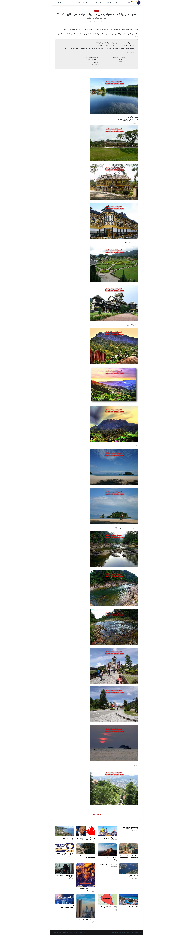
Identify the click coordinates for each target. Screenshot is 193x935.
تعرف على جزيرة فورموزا (68, 838)
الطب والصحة (111, 2)
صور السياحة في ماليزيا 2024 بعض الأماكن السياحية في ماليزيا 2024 (92, 59)
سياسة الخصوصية (65, 932)
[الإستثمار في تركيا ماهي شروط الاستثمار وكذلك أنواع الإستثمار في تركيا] (64, 899)
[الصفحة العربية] (134, 2)
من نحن (80, 932)
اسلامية (123, 2)
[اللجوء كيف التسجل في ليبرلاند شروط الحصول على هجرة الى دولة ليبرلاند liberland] (107, 899)
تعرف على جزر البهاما (133, 906)
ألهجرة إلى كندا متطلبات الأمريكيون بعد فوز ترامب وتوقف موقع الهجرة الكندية (86, 838)
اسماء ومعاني (102, 2)
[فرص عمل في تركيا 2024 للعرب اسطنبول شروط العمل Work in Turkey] (64, 847)
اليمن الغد (59, 932)
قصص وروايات (94, 2)
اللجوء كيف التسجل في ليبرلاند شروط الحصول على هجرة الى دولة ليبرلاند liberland (108, 908)
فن (79, 2)
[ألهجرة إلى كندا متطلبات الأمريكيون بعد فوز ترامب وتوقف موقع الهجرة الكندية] (85, 831)
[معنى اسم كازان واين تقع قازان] (107, 831)
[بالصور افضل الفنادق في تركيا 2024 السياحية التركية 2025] (128, 868)
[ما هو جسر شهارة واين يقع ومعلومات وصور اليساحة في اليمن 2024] (85, 848)
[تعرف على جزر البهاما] (128, 899)
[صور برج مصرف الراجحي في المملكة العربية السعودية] (85, 906)
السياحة (96, 10)
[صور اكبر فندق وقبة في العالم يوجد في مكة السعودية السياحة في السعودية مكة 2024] (128, 848)
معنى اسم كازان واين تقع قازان (110, 838)
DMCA (54, 932)
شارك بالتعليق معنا (96, 814)
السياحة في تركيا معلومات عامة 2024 (108, 864)
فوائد (117, 2)
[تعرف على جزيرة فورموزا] (64, 831)
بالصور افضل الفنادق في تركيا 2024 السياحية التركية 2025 (130, 876)
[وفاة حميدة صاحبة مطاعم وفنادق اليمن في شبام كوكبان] (64, 868)
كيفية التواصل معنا (74, 932)
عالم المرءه (85, 2)
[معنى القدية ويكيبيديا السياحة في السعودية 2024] (107, 849)
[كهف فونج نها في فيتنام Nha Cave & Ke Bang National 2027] (85, 875)
